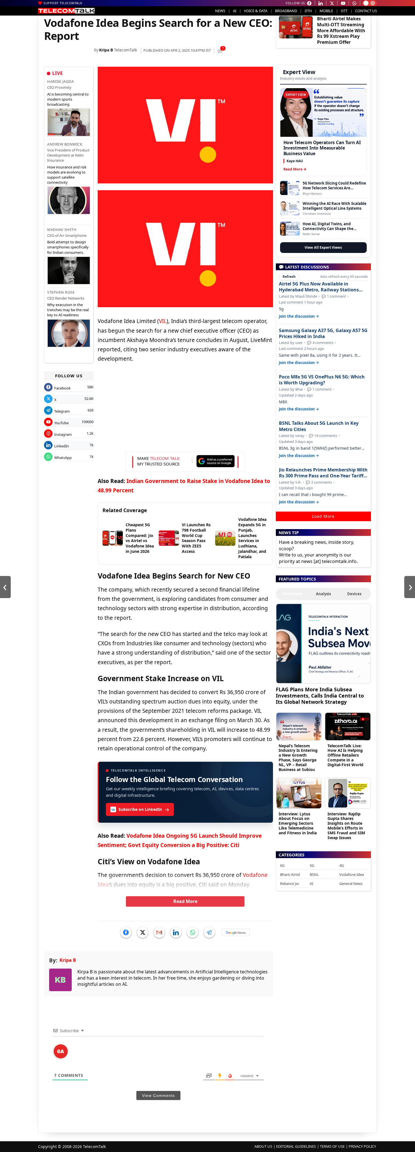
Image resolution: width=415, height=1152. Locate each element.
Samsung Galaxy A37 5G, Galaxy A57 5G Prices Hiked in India (323, 333)
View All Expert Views (323, 247)
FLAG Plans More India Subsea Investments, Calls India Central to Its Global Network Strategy (320, 695)
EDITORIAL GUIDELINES (296, 1146)
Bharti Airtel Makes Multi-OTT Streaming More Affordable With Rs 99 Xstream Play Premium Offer (341, 30)
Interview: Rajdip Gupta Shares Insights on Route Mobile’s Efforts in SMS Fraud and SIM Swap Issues (346, 825)
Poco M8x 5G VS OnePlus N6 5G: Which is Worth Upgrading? (322, 380)
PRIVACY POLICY (362, 1146)
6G (282, 865)
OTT (344, 10)
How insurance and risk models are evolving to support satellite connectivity (66, 174)
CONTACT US (366, 10)
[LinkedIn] (176, 932)
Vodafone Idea (351, 874)
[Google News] (236, 932)
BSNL (314, 874)
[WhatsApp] (192, 932)
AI (234, 10)
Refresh (289, 276)
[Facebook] (126, 932)
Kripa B (106, 50)
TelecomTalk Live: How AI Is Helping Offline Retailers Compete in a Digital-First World (345, 755)
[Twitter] (142, 932)
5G (312, 865)
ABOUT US (263, 1146)
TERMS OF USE (332, 1146)
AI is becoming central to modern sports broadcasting (68, 99)
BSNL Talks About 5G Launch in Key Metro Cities (319, 426)
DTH (308, 10)
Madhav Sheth (62, 229)
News (220, 10)
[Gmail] (159, 932)
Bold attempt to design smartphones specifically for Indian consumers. (68, 247)
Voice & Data (255, 10)
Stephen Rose (61, 292)
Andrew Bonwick (64, 144)
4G (341, 865)
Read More (185, 901)
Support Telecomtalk (62, 3)
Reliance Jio (289, 883)
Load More (323, 516)
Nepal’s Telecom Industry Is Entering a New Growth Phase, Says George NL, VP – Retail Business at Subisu (298, 757)
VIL (163, 321)
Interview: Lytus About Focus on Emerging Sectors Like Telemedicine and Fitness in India (298, 823)
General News (350, 883)
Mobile (326, 10)
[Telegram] (209, 932)
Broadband (286, 10)
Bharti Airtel (290, 874)
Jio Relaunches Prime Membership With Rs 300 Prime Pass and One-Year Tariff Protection (323, 473)
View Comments (158, 1095)
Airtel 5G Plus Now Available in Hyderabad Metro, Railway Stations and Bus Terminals (319, 287)
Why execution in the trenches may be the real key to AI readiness (68, 309)
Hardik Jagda (60, 81)
